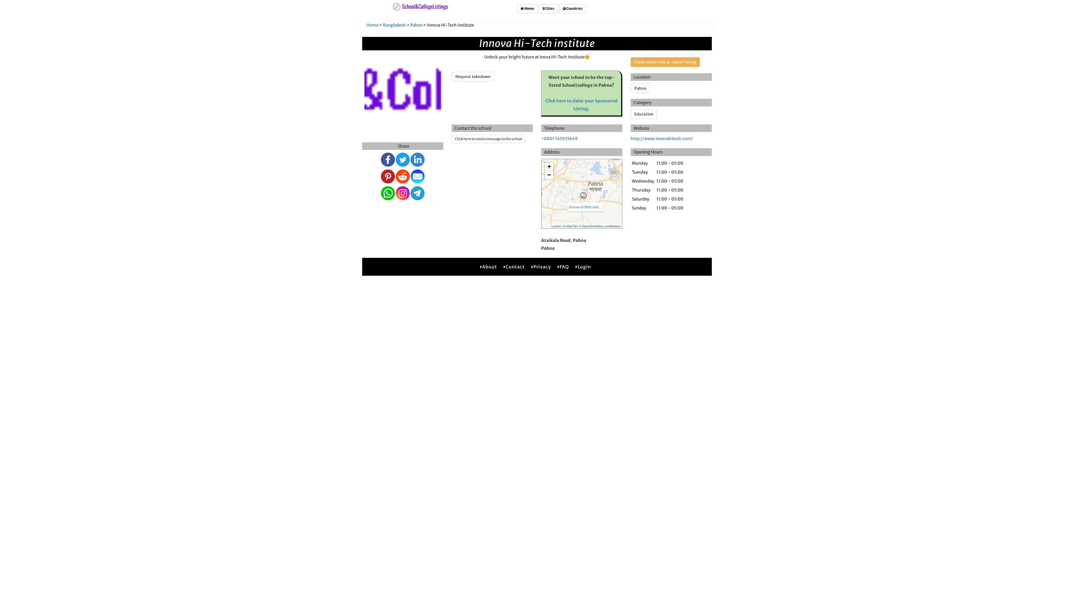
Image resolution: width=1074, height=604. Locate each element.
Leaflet (556, 226)
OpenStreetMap (593, 226)
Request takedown (473, 76)
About (489, 267)
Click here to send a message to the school (488, 139)
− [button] (549, 174)
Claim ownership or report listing (665, 62)
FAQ (564, 267)
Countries (574, 8)
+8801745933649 (559, 138)
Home (529, 8)
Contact (515, 267)
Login (584, 267)
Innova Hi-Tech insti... (585, 206)
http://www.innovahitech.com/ (662, 138)
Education (643, 114)
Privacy (542, 267)
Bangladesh (394, 25)
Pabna (416, 25)
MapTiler (572, 226)
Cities (549, 8)
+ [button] (549, 166)
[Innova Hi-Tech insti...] (583, 195)
